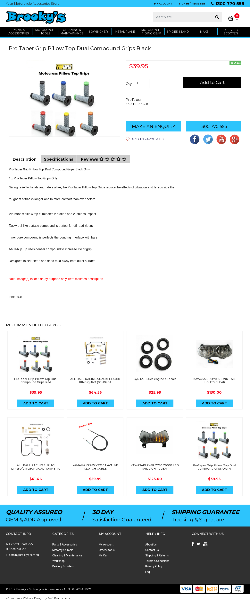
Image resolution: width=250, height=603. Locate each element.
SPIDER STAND (178, 31)
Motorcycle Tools (62, 550)
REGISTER (198, 3)
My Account (106, 544)
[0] (231, 18)
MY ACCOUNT (163, 3)
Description (24, 159)
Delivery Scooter (230, 31)
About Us (151, 544)
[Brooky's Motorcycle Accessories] (36, 17)
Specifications (58, 159)
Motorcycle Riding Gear (151, 31)
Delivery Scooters (63, 566)
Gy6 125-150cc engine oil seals (155, 379)
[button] (145, 139)
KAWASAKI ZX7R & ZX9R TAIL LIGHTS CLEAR (214, 380)
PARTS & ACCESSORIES (18, 31)
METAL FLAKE (125, 31)
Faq (147, 571)
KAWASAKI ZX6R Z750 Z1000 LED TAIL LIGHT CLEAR (155, 467)
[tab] (24, 159)
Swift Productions (58, 598)
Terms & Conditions (157, 560)
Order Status (107, 550)
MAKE (204, 31)
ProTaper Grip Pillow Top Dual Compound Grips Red (35, 380)
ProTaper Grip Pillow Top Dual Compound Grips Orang (214, 467)
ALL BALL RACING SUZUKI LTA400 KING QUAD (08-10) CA (95, 380)
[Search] (217, 17)
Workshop (58, 560)
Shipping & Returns (157, 555)
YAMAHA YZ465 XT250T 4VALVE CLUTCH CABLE (95, 467)
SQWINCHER (98, 31)
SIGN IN (184, 3)
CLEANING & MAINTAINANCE (71, 31)
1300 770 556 (229, 3)
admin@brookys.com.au (23, 554)
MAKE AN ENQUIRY (153, 126)
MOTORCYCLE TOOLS (45, 31)
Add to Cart (212, 82)
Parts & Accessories (64, 544)
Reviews (90, 159)
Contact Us (152, 550)
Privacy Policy (153, 566)
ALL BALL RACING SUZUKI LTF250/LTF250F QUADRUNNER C (35, 467)
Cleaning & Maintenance (67, 555)
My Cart (103, 555)
